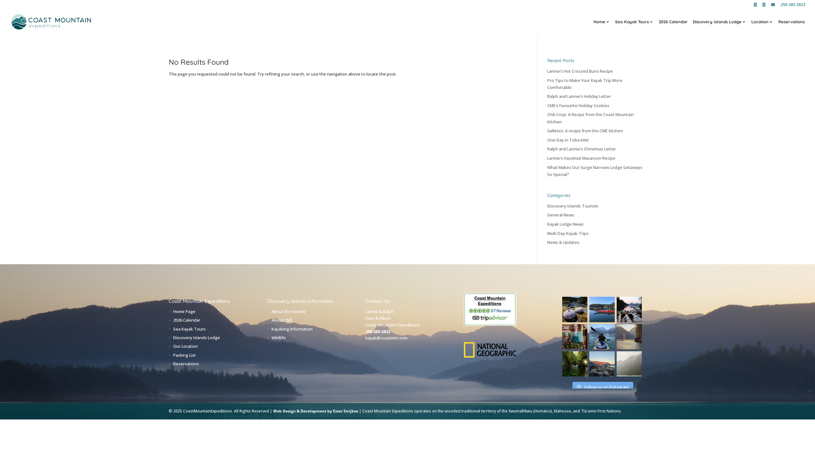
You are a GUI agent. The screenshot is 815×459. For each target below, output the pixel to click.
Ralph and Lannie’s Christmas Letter (581, 149)
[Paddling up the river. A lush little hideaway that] (574, 363)
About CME (282, 320)
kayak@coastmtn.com (386, 338)
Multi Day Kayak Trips (568, 233)
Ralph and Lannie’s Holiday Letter (579, 96)
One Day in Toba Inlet (568, 140)
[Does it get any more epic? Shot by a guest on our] (629, 363)
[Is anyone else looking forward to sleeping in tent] (601, 363)
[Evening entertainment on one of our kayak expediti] (629, 336)
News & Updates (563, 242)
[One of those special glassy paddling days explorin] (601, 309)
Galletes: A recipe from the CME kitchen (585, 131)
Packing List (184, 355)
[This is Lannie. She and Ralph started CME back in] (574, 336)
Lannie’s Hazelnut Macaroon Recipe (581, 158)
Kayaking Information (292, 329)
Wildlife (279, 337)
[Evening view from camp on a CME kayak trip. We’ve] (629, 309)
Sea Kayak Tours (632, 22)
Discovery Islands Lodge (717, 22)
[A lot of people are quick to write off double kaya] (601, 336)
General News (560, 215)
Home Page (184, 311)
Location (760, 22)
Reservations (791, 22)
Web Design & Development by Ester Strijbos (315, 411)
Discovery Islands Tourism (572, 206)
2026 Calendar (673, 22)
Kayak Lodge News (565, 224)
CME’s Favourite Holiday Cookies (578, 105)
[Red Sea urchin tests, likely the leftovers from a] (574, 309)
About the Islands (289, 311)
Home (599, 22)
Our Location (185, 346)
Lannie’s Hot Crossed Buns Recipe (580, 71)
